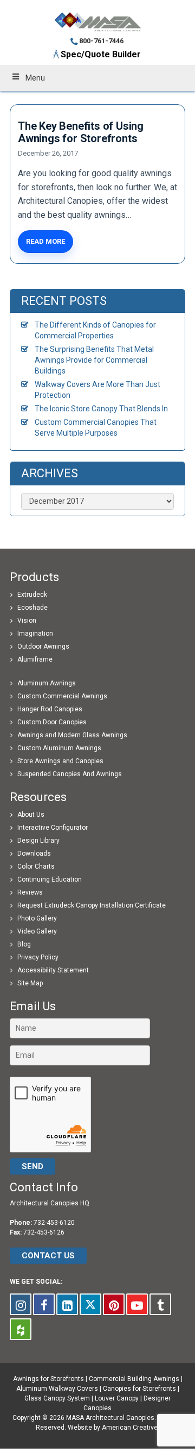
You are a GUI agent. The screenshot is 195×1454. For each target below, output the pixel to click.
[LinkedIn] (67, 1304)
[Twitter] (90, 1304)
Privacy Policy (37, 957)
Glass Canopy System (57, 1398)
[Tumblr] (160, 1304)
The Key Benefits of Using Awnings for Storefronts (81, 132)
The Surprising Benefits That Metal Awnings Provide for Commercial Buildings (94, 360)
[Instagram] (20, 1304)
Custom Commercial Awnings (62, 696)
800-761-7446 (101, 41)
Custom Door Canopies (52, 722)
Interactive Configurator (52, 827)
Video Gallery (37, 931)
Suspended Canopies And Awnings (69, 774)
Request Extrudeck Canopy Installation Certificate (91, 905)
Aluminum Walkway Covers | (59, 1388)
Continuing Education (49, 879)
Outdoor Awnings (43, 646)
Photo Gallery (37, 918)
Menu (35, 78)
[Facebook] (44, 1304)
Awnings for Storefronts (48, 1379)
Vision (26, 620)
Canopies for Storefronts (139, 1388)
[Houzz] (20, 1329)
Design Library (38, 840)
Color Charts (36, 866)
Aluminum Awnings (46, 683)
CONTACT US (48, 1255)
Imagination (35, 633)
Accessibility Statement (53, 970)
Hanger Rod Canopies (49, 709)
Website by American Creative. (113, 1427)
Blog (24, 944)
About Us (30, 814)
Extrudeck (32, 594)
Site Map (30, 983)
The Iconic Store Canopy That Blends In (101, 408)
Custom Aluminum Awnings (59, 748)
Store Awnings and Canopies (60, 761)
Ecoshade (32, 607)
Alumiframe (35, 659)
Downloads (34, 853)
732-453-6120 (54, 1222)
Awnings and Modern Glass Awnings (72, 735)
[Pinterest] (114, 1304)
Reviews (30, 892)
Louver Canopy (117, 1398)
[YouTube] (137, 1304)
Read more (45, 241)
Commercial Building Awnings (134, 1379)
